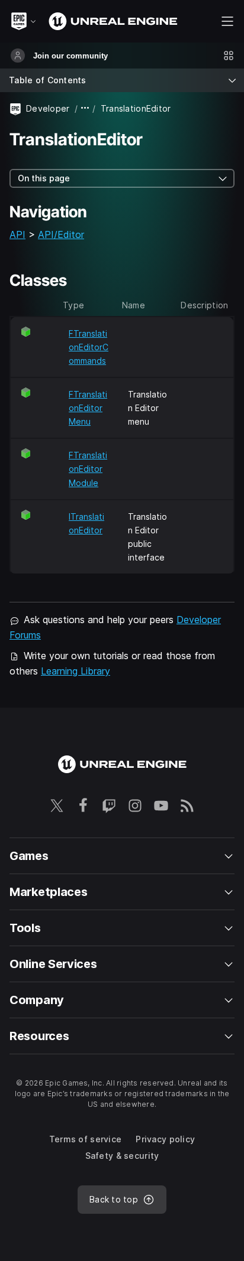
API (17, 234)
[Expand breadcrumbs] (85, 108)
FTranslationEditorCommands (88, 347)
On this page (44, 178)
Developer (48, 108)
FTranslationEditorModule (88, 468)
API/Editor (61, 234)
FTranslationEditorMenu (88, 407)
